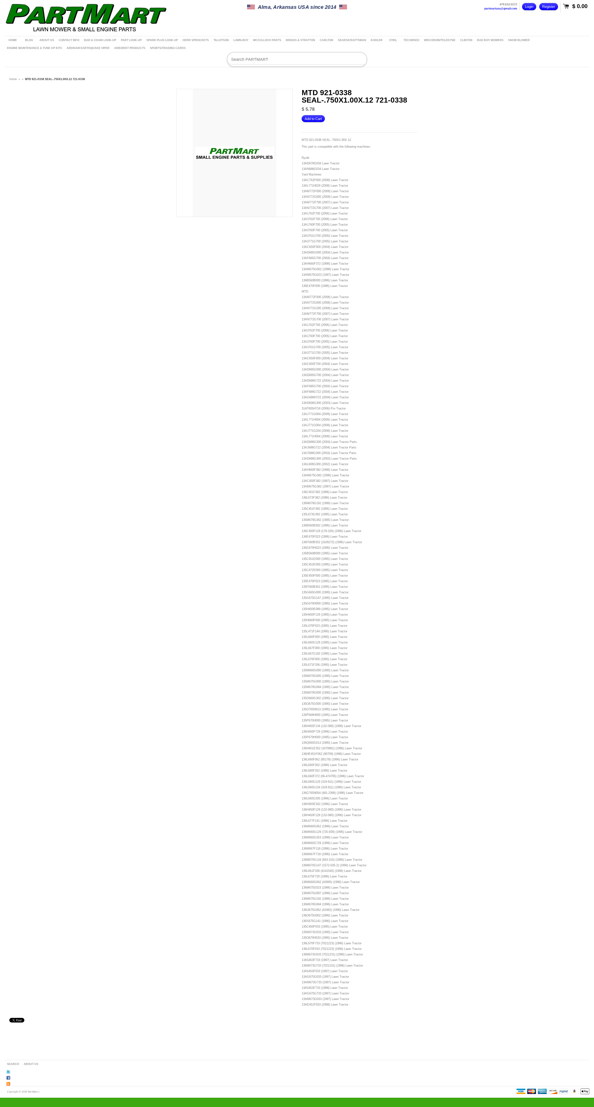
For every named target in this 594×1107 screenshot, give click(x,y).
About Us (31, 1064)
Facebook (8, 1077)
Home (13, 79)
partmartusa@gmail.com (500, 8)
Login (529, 7)
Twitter (8, 1071)
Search (13, 1064)
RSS (8, 1083)
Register (548, 7)
